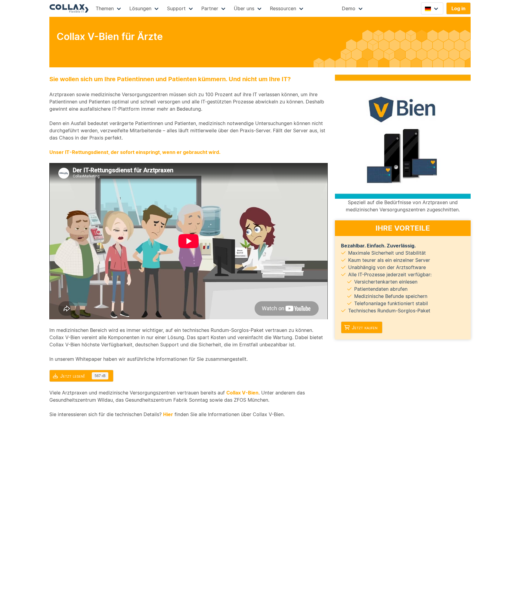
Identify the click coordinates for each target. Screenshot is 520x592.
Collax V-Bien (242, 393)
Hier (168, 414)
